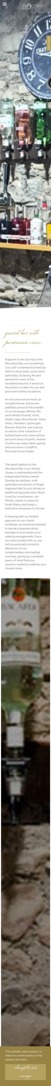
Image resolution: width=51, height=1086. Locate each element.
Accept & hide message (25, 1072)
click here (20, 1059)
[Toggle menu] (5, 4)
